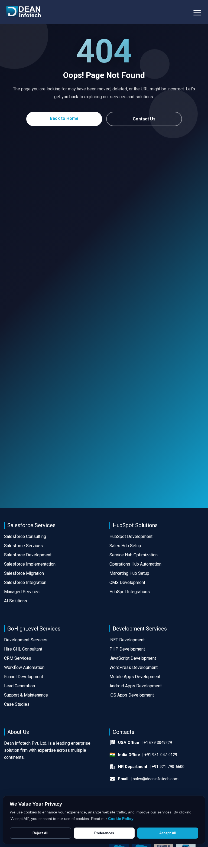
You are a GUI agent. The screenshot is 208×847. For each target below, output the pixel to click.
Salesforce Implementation (30, 564)
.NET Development (127, 639)
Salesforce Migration (24, 573)
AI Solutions (15, 600)
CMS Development (127, 582)
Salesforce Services (23, 545)
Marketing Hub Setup (129, 573)
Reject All (40, 833)
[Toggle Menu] (197, 12)
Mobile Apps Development (134, 676)
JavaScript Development (132, 658)
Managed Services (22, 591)
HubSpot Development (130, 536)
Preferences (104, 833)
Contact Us (144, 119)
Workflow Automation (24, 667)
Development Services (25, 639)
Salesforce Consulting (25, 536)
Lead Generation (19, 685)
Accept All (167, 833)
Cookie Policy (121, 818)
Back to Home (64, 118)
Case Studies (17, 704)
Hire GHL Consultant (23, 649)
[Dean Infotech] (23, 12)
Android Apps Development (135, 685)
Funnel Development (23, 676)
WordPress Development (133, 667)
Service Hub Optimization (133, 554)
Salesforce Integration (25, 582)
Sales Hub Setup (125, 545)
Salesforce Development (27, 554)
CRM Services (17, 658)
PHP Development (127, 649)
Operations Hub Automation (135, 564)
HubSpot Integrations (129, 591)
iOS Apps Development (131, 695)
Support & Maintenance (26, 695)
